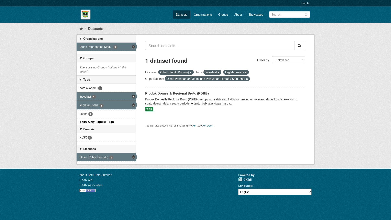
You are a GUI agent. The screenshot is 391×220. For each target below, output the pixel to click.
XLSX (149, 109)
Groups (223, 14)
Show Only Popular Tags (97, 122)
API (194, 125)
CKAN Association (91, 185)
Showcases (255, 14)
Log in (305, 3)
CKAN (245, 179)
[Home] (81, 28)
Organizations (203, 14)
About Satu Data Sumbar (95, 175)
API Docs (207, 125)
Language (245, 186)
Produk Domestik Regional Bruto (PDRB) (177, 93)
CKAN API (85, 180)
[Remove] (191, 72)
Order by (263, 60)
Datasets (181, 14)
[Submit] (306, 14)
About (238, 14)
